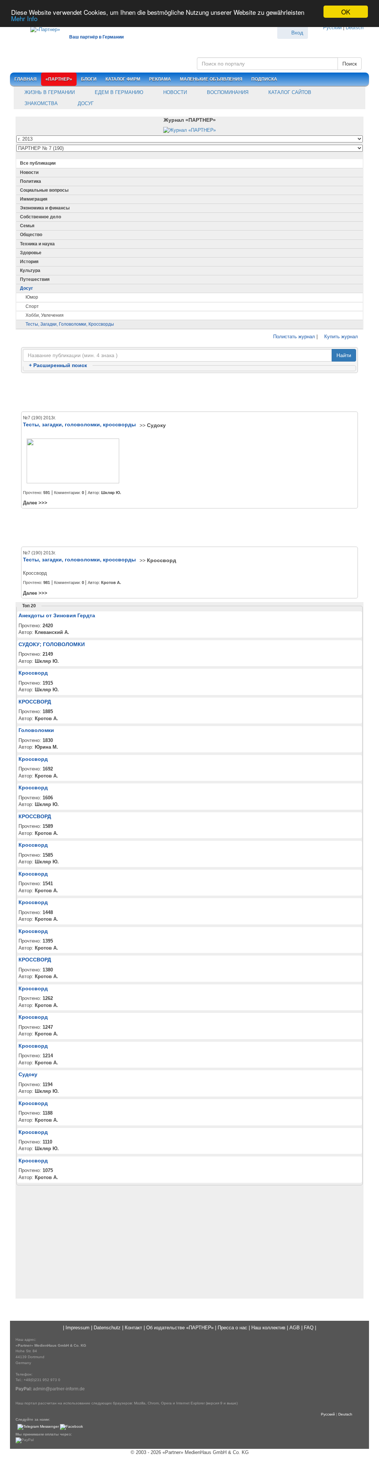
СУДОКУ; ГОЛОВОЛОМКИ (52, 644)
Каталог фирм (122, 79)
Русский (332, 27)
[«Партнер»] (41, 28)
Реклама (160, 79)
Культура (30, 270)
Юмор (32, 297)
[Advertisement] (189, 392)
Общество (31, 234)
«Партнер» (59, 79)
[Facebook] (71, 1427)
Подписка (264, 79)
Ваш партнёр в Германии (96, 37)
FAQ (308, 1327)
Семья (27, 225)
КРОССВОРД (35, 702)
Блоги (89, 79)
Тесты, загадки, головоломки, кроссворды (70, 324)
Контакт (133, 1327)
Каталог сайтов (289, 92)
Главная (25, 79)
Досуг (85, 103)
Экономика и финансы (45, 208)
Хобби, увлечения (45, 315)
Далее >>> (35, 503)
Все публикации (38, 163)
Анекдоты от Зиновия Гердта (57, 615)
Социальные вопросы (44, 190)
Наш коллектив (268, 1327)
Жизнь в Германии (49, 92)
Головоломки (36, 730)
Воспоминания (226, 92)
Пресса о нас (232, 1327)
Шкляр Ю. (111, 492)
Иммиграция (33, 199)
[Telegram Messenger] (38, 1427)
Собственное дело (40, 216)
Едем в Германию (118, 92)
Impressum (78, 1327)
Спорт (32, 306)
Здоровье (30, 252)
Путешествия (35, 279)
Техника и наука (37, 243)
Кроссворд (161, 560)
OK (345, 11)
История (29, 261)
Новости (174, 92)
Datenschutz (107, 1327)
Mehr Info (24, 18)
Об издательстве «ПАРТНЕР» (180, 1327)
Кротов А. (111, 582)
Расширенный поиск (58, 365)
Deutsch (354, 27)
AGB (294, 1327)
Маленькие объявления (211, 79)
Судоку (156, 425)
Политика (30, 181)
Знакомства (40, 103)
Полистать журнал (293, 336)
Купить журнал (340, 336)
